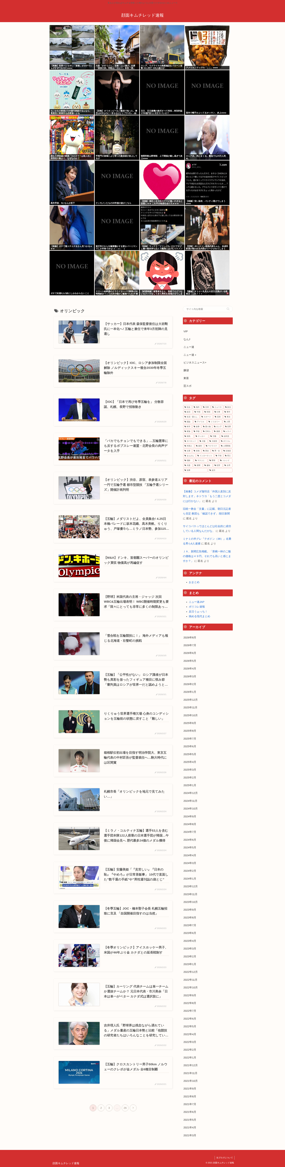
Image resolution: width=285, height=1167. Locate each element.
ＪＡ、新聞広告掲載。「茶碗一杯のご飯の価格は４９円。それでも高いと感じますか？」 (207, 556)
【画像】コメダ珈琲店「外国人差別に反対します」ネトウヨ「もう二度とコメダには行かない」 (207, 496)
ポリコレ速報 (197, 606)
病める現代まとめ (199, 616)
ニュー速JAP (196, 601)
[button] (228, 309)
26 (125, 1107)
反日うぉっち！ (198, 611)
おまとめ (194, 582)
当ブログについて (224, 1157)
